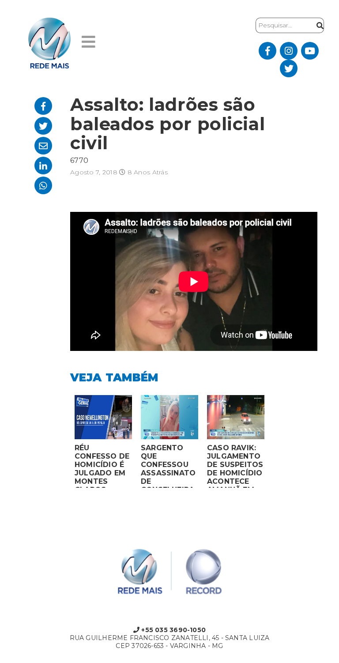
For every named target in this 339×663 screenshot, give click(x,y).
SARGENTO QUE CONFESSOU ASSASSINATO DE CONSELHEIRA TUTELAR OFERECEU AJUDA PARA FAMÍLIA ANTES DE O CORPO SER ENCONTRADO (168, 466)
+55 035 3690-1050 (172, 630)
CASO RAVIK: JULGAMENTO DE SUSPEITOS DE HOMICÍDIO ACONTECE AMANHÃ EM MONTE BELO (235, 466)
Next (275, 443)
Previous (63, 443)
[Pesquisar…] (318, 25)
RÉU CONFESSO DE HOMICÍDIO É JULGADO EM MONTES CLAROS (102, 466)
